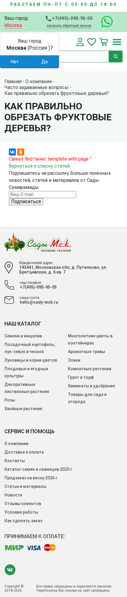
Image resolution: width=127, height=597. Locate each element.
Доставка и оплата (24, 452)
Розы (9, 400)
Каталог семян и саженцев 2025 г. (38, 469)
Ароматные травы (86, 351)
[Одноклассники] (20, 152)
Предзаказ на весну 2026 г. (31, 477)
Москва (13, 25)
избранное (91, 42)
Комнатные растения (89, 368)
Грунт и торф (81, 377)
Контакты (14, 460)
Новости (13, 495)
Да (44, 61)
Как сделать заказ (23, 520)
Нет (14, 61)
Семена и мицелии (23, 336)
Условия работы (21, 512)
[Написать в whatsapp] (104, 22)
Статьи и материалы (25, 486)
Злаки (74, 360)
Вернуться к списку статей (39, 166)
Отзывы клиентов (22, 503)
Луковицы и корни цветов (30, 360)
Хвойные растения (23, 408)
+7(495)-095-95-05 (72, 18)
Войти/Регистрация (80, 42)
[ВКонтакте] (12, 152)
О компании (16, 443)
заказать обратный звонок (69, 26)
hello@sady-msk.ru (39, 302)
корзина (103, 42)
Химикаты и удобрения (91, 386)
